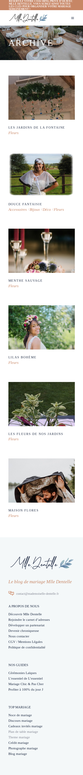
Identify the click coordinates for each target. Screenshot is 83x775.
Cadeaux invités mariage (25, 726)
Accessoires (17, 209)
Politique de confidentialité (26, 647)
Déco (47, 209)
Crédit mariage (18, 743)
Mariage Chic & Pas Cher (26, 684)
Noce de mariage (20, 715)
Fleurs (13, 133)
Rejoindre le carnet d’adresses (29, 619)
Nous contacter (18, 636)
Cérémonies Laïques (22, 673)
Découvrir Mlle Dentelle (25, 614)
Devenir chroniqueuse (23, 631)
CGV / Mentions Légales (25, 642)
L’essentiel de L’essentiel (25, 678)
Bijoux (35, 209)
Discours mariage (20, 720)
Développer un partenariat (26, 625)
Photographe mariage (23, 748)
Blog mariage (17, 754)
